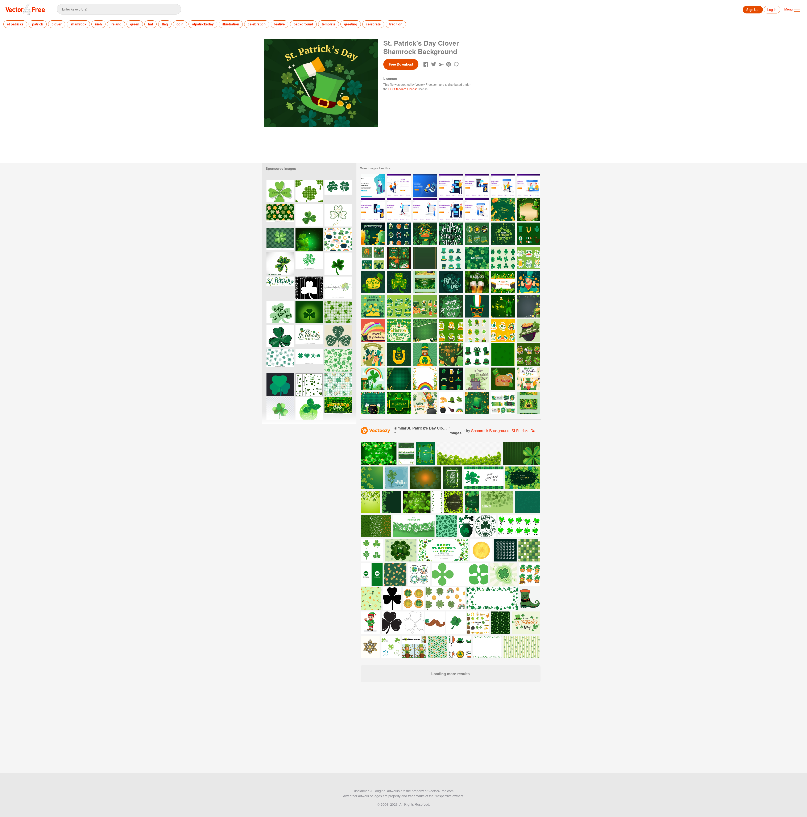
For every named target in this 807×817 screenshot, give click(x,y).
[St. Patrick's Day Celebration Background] (425, 258)
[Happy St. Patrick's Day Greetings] (451, 234)
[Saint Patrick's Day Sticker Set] (528, 258)
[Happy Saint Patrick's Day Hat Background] (399, 403)
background (303, 24)
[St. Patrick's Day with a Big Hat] (477, 403)
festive (279, 24)
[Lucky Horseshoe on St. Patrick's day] (399, 354)
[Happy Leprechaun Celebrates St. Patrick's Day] (528, 379)
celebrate (373, 24)
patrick (37, 24)
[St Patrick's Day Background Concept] (477, 282)
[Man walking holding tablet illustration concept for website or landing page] (399, 209)
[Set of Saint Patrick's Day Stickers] (451, 330)
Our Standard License (403, 89)
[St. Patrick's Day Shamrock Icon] (503, 258)
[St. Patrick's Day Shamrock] (503, 234)
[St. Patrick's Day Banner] (373, 282)
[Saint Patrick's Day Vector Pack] (451, 379)
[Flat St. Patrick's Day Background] (399, 330)
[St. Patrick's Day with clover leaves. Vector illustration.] (280, 263)
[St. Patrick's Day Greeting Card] (451, 306)
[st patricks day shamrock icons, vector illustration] (338, 191)
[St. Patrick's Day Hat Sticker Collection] (425, 306)
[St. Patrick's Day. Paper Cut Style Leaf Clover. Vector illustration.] (338, 263)
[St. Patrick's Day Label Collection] (503, 403)
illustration (230, 24)
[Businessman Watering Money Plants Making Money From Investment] (373, 185)
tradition (395, 24)
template (328, 24)
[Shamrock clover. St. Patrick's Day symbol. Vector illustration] (338, 336)
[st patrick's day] (399, 282)
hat (150, 24)
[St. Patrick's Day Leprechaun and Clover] (425, 354)
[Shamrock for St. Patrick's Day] (309, 408)
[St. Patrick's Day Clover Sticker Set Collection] (503, 330)
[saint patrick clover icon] (280, 336)
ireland (116, 24)
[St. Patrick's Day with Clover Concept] (373, 306)
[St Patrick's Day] (373, 330)
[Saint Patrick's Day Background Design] (399, 379)
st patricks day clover (530, 430)
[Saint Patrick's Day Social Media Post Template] (399, 258)
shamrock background (490, 430)
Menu (788, 9)
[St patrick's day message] (338, 288)
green (134, 24)
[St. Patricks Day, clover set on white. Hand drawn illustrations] (280, 360)
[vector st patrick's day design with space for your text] (453, 502)
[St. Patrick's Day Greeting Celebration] (477, 379)
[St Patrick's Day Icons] (528, 234)
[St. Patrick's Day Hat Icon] (451, 258)
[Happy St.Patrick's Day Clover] (280, 191)
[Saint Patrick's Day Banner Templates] (528, 403)
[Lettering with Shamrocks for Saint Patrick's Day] (451, 282)
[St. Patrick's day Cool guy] (477, 306)
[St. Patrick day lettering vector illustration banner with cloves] (452, 477)
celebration (257, 24)
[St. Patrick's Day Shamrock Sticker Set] (528, 354)
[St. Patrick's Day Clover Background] (477, 258)
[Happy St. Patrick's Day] (425, 234)
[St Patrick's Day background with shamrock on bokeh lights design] (417, 502)
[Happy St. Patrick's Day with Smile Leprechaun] (425, 403)
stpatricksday (203, 24)
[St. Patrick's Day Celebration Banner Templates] (425, 282)
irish (98, 24)
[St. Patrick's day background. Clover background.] (309, 312)
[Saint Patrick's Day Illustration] (503, 306)
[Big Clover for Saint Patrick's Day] (373, 379)
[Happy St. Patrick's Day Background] (503, 354)
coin (180, 24)
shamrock (78, 24)
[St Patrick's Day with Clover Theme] (477, 330)
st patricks (15, 24)
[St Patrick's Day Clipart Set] (451, 403)
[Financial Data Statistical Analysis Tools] (425, 185)
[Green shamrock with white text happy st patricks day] (309, 263)
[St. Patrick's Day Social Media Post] (373, 258)
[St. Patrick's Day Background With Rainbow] (425, 379)
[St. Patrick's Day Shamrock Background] (503, 209)
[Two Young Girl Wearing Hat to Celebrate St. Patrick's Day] (373, 354)
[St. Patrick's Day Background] (528, 209)
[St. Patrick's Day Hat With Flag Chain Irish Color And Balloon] (451, 354)
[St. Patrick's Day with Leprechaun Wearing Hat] (528, 282)
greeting (350, 24)
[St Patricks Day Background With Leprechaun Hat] (528, 306)
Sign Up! (752, 9)
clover (57, 24)
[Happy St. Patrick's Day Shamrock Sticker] (399, 306)
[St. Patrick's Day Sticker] (399, 234)
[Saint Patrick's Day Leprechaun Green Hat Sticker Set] (477, 354)
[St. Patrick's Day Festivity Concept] (373, 403)
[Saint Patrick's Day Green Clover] (280, 384)
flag (165, 24)
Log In (772, 9)
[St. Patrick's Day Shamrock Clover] (503, 282)
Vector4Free (25, 9)
